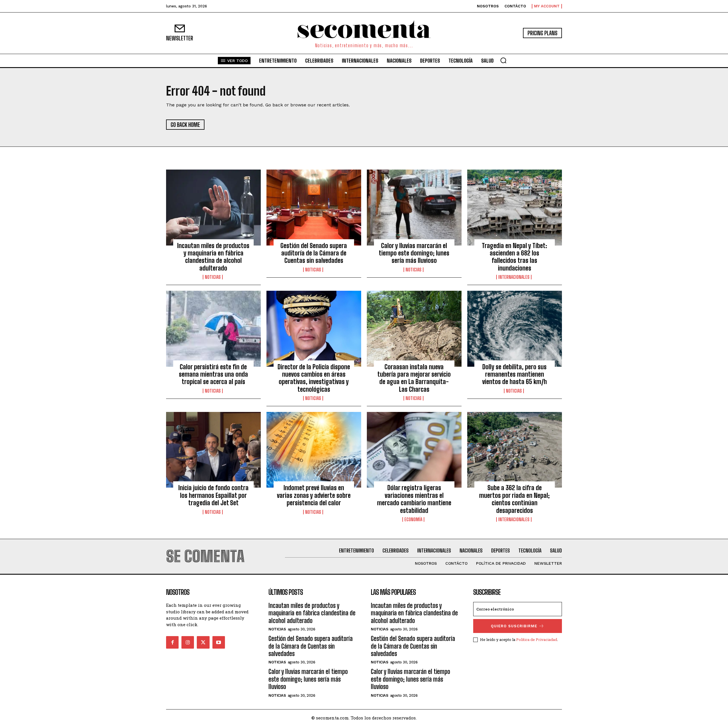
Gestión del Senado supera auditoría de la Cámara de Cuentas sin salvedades (313, 253)
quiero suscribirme (514, 626)
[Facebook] (172, 642)
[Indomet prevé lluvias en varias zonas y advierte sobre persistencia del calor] (313, 450)
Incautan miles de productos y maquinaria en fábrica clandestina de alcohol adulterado (213, 257)
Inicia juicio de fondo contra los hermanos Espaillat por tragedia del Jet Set (213, 495)
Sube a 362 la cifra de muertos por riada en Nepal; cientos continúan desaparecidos (514, 499)
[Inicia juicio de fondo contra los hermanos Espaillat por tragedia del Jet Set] (213, 450)
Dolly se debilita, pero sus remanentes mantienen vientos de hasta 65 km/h (514, 374)
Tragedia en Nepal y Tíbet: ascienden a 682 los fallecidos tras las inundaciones (514, 257)
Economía (413, 519)
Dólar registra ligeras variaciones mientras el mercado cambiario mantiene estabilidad (414, 499)
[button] (503, 60)
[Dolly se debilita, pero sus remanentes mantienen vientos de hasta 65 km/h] (514, 328)
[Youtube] (218, 642)
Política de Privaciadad (536, 639)
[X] (203, 642)
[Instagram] (187, 642)
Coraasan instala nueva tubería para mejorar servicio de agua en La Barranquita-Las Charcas (414, 378)
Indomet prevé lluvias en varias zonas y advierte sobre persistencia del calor (314, 495)
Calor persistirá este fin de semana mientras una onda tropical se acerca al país (213, 374)
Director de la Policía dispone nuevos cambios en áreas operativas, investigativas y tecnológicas (314, 378)
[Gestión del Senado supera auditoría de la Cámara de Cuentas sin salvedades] (313, 207)
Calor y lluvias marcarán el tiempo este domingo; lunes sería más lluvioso (414, 253)
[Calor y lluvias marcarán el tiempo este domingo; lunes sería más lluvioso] (414, 207)
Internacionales (514, 277)
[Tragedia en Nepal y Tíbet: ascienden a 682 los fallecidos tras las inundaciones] (514, 207)
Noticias (213, 277)
